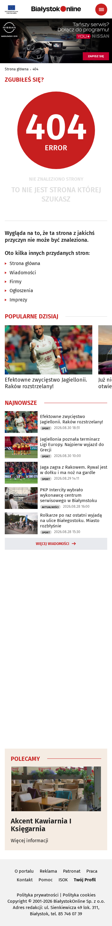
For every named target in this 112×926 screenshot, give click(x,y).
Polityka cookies (79, 895)
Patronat (71, 871)
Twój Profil (85, 879)
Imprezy (18, 300)
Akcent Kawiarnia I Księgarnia (41, 825)
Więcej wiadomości (52, 544)
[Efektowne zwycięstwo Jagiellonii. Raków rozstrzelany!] (48, 349)
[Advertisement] (56, 648)
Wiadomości (23, 272)
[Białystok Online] (56, 9)
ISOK (63, 879)
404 (35, 69)
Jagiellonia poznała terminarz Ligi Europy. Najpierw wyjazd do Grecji (72, 444)
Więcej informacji (29, 840)
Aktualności (50, 507)
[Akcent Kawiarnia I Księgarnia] (56, 788)
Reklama (48, 871)
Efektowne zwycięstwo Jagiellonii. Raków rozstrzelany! (46, 383)
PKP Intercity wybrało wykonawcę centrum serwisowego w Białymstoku (68, 495)
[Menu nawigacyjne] (101, 10)
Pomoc (46, 879)
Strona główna (17, 69)
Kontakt (25, 879)
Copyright (17, 901)
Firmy (16, 281)
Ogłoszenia (21, 290)
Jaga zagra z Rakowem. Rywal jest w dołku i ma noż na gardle (73, 469)
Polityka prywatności (38, 895)
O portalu (24, 871)
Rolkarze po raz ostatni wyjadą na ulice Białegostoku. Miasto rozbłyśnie (71, 520)
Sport (46, 428)
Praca (91, 871)
